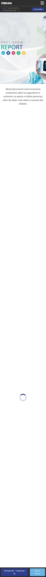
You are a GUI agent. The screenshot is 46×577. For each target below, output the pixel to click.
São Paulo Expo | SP (9, 10)
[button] (38, 9)
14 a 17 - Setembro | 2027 (10, 8)
